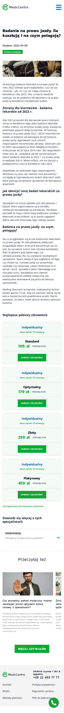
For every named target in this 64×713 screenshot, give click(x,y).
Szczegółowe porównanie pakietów (23, 506)
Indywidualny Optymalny (32, 389)
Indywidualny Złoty (32, 434)
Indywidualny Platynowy (32, 480)
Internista (32, 535)
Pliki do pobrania (41, 697)
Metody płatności (12, 697)
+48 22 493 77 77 (46, 677)
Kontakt (7, 684)
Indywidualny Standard (32, 343)
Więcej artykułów (32, 649)
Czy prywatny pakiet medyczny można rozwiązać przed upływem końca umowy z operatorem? (27, 603)
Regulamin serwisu (43, 691)
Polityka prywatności (43, 684)
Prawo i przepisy (12, 51)
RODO (6, 691)
